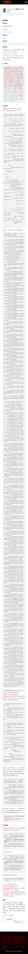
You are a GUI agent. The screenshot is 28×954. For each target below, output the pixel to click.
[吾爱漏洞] (8, 2)
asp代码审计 (9, 919)
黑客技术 (17, 14)
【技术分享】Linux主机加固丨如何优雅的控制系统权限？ (19, 921)
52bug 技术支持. (19, 951)
